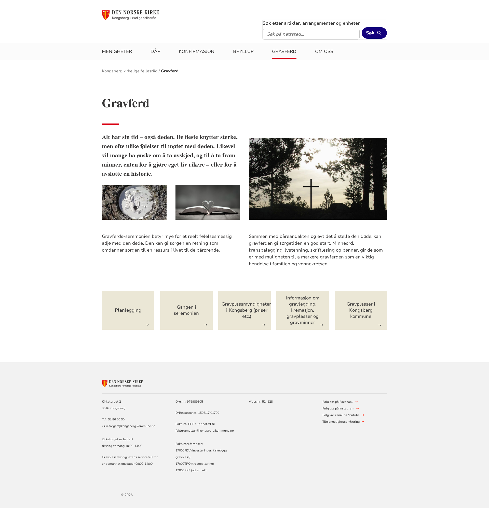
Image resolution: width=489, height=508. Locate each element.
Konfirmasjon (196, 51)
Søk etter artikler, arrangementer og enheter (311, 23)
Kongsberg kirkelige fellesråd (130, 71)
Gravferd (284, 51)
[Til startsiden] (141, 14)
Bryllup (243, 51)
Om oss (324, 51)
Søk (370, 33)
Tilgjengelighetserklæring (341, 422)
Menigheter (117, 51)
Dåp (155, 51)
